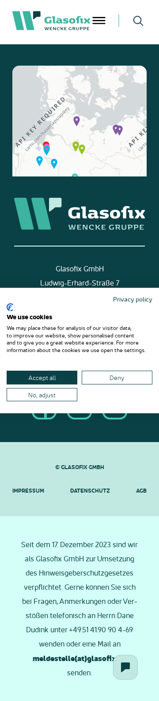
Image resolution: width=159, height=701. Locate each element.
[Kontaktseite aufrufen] (125, 667)
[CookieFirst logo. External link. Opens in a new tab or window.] (10, 307)
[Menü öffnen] (99, 20)
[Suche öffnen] (138, 20)
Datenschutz (90, 490)
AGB (141, 490)
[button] (76, 120)
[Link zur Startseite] (51, 21)
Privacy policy (132, 298)
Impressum (28, 490)
